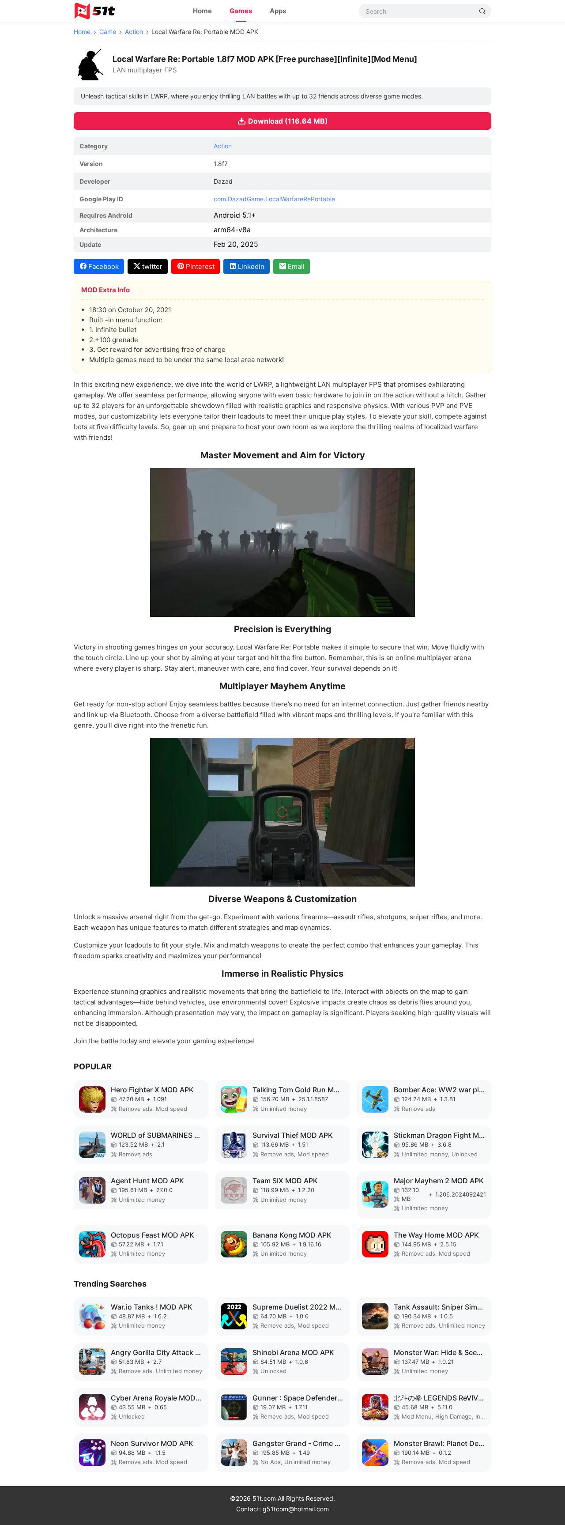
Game (107, 31)
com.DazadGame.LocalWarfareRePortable (274, 199)
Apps (278, 11)
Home (202, 11)
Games (241, 11)
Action (134, 31)
